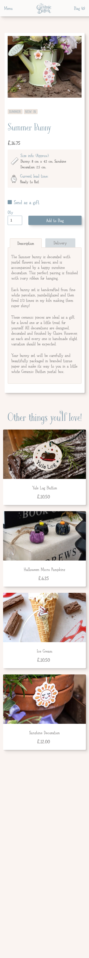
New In (30, 112)
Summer (15, 112)
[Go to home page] (43, 8)
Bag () (79, 8)
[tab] (26, 243)
